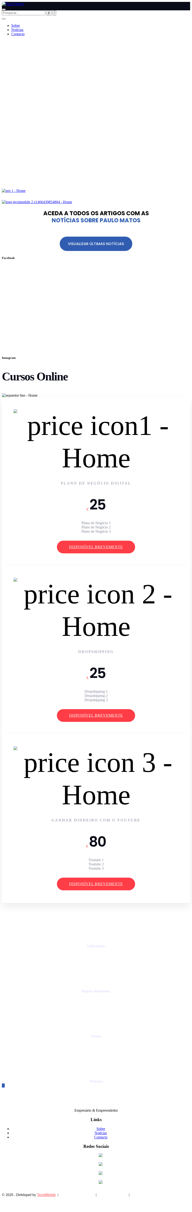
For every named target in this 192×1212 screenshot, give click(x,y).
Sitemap (137, 1195)
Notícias (17, 30)
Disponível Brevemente (96, 547)
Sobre (15, 25)
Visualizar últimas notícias (96, 243)
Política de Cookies (112, 1195)
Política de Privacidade (77, 1195)
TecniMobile (46, 1195)
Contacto (18, 34)
